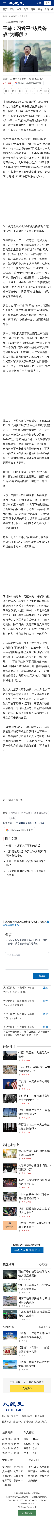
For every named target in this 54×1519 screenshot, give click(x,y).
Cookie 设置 (27, 1513)
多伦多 (36, 1444)
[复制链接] (26, 91)
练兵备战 (25, 813)
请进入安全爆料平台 (27, 1250)
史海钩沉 (7, 1476)
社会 (10, 1453)
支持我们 (27, 1388)
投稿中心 (17, 1421)
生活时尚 (44, 1471)
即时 (12, 9)
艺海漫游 (7, 1485)
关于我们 (15, 1416)
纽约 (26, 1439)
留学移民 (44, 1467)
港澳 (16, 1444)
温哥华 (27, 1448)
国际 (33, 9)
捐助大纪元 (41, 1421)
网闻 (16, 1453)
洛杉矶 (27, 1444)
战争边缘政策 (41, 813)
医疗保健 (33, 1471)
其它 (35, 1453)
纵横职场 (33, 1476)
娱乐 (16, 1448)
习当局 (14, 813)
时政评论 (13, 16)
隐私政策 (7, 1421)
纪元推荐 (39, 823)
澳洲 (26, 1453)
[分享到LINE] (13, 91)
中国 (19, 9)
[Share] (20, 1060)
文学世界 (18, 1471)
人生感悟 (7, 1471)
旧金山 (36, 1439)
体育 (4, 1453)
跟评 (45, 987)
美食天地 (44, 1476)
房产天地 (33, 1467)
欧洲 (35, 1448)
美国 (26, 9)
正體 (39, 3)
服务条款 (39, 1416)
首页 (5, 9)
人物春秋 (18, 1476)
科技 (4, 1448)
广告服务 (28, 1421)
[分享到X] (19, 91)
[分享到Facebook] (6, 91)
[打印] (33, 91)
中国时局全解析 (24, 823)
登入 (47, 3)
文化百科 (7, 1467)
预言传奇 (18, 1480)
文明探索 (18, 1467)
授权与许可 (27, 1416)
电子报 (5, 1416)
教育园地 (7, 1480)
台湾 (46, 9)
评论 (39, 9)
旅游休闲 (33, 1480)
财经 (10, 1448)
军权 (13, 818)
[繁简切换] (47, 91)
